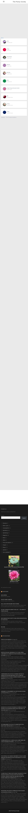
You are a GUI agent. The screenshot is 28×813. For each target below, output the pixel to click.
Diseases (5, 523)
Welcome (3, 626)
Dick (8, 80)
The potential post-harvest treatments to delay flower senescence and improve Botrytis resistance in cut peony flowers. (13, 757)
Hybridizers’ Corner (14, 581)
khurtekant (9, 56)
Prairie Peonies (5, 591)
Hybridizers (5, 530)
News (4, 537)
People (4, 545)
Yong (8, 49)
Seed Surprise (4, 595)
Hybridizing (5, 532)
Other (4, 540)
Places (4, 547)
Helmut (8, 64)
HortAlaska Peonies (6, 635)
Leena (8, 103)
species (4, 549)
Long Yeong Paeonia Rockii (13, 88)
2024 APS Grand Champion (6, 599)
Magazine (5, 535)
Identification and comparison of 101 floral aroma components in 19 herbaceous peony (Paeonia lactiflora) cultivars (13, 654)
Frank (8, 111)
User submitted (6, 552)
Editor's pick (5, 525)
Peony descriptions (7, 542)
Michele (8, 72)
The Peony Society (19, 2)
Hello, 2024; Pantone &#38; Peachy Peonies (10, 603)
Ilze (7, 96)
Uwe (8, 41)
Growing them (6, 528)
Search (2, 515)
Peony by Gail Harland (6, 639)
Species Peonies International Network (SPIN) (14, 567)
